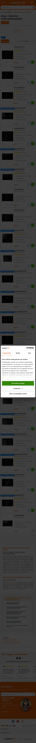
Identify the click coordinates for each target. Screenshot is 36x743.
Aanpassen (17, 388)
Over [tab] (29, 353)
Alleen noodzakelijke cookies (18, 393)
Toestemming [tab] (6, 353)
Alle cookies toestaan (18, 383)
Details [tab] (18, 353)
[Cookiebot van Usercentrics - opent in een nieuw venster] (26, 348)
